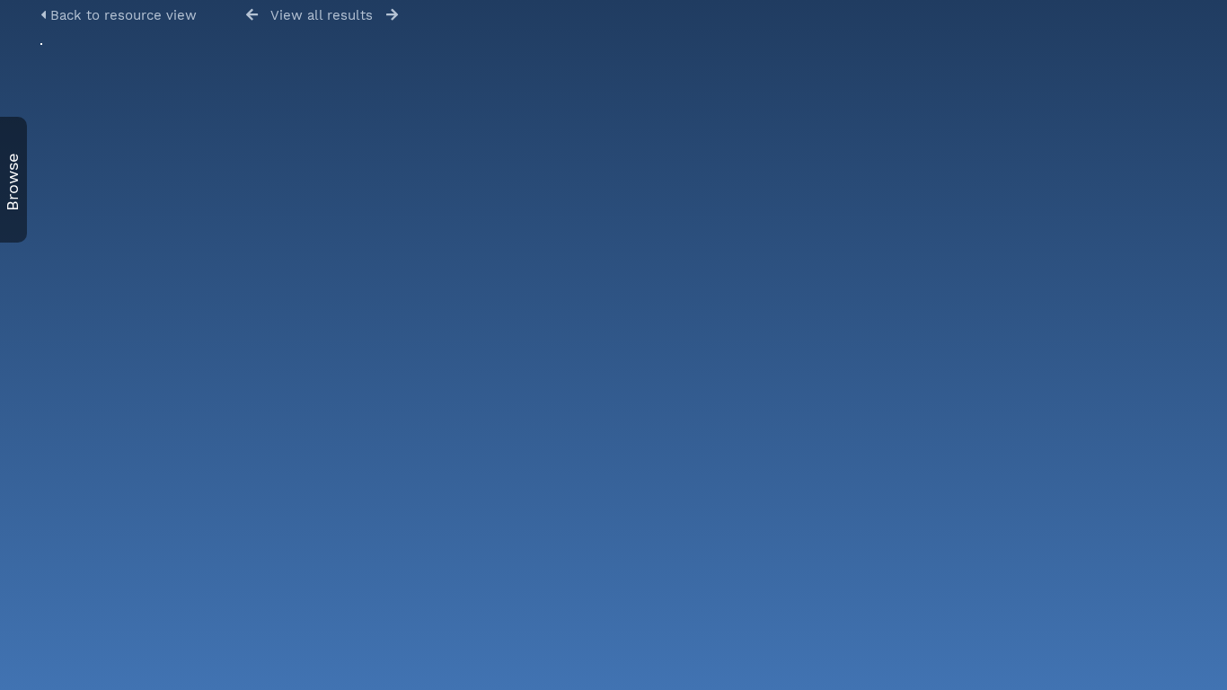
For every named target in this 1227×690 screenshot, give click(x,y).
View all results (321, 15)
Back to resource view (121, 15)
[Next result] (392, 15)
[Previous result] (252, 15)
